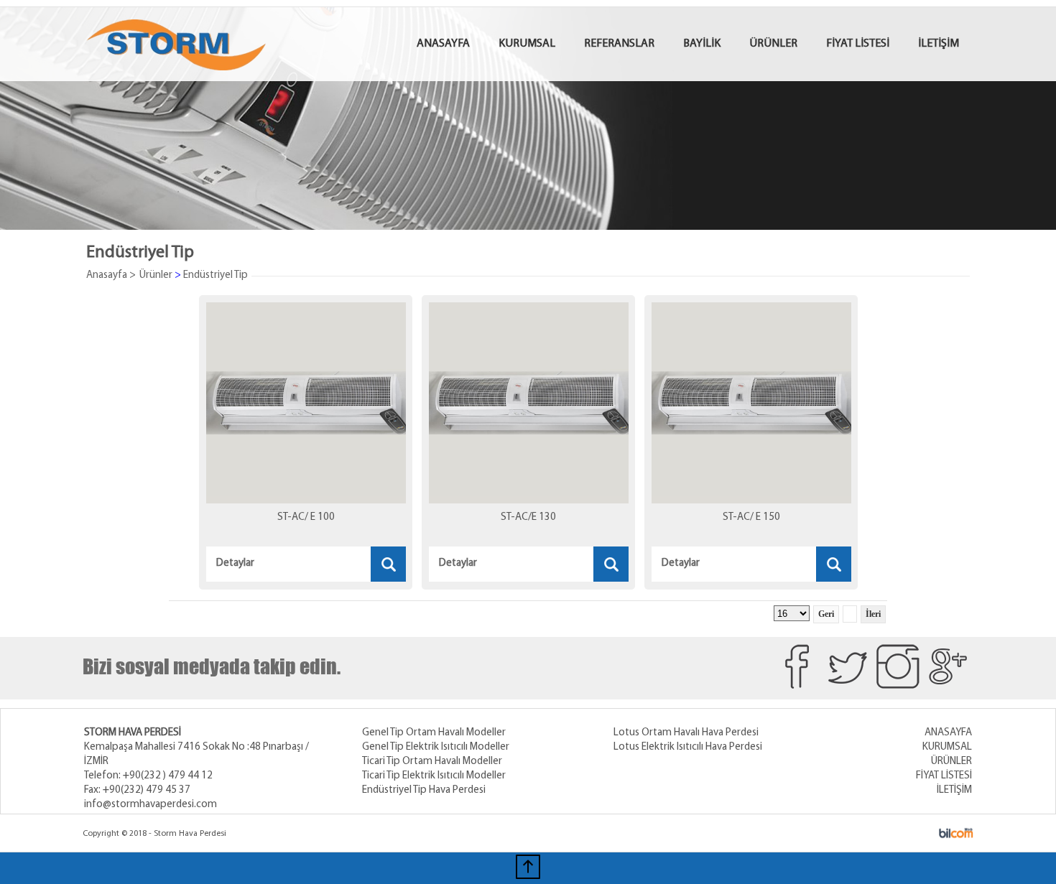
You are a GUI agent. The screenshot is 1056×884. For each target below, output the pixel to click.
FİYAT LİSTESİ (857, 44)
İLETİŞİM (938, 44)
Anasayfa (106, 275)
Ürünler (155, 275)
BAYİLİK (702, 44)
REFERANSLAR (619, 44)
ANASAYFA (443, 44)
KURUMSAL (527, 44)
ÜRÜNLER (773, 44)
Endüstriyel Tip (215, 275)
